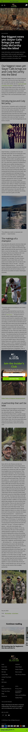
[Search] (4, 5)
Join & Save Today (14, 378)
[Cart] (25, 5)
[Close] (25, 351)
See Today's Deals (14, 1)
